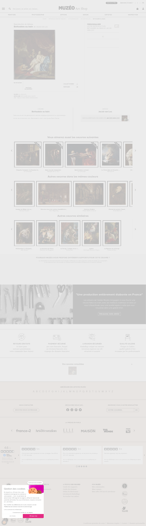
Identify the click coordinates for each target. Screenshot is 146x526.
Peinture (12, 14)
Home (44, 19)
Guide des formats (70, 489)
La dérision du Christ (47, 249)
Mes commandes (98, 487)
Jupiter (91, 249)
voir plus (29, 455)
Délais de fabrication (70, 491)
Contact (124, 523)
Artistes (108, 14)
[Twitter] (81, 411)
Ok (136, 410)
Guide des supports (70, 487)
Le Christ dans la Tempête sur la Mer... (111, 170)
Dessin (85, 14)
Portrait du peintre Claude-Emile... (117, 210)
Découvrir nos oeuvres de (101, 118)
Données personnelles (137, 523)
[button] (4, 522)
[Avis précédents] (18, 455)
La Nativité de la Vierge (111, 249)
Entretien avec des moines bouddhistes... (54, 210)
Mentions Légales (113, 523)
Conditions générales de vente (94, 523)
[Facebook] (68, 411)
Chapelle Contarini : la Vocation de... (27, 170)
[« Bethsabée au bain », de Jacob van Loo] (72, 371)
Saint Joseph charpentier (53, 170)
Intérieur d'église (89, 210)
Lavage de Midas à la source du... (24, 210)
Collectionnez (68, 84)
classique (43, 115)
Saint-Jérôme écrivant (82, 170)
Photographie (38, 14)
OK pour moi (33, 516)
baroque (62, 115)
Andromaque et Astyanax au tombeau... (24, 249)
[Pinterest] (76, 411)
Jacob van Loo (85, 19)
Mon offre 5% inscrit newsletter (103, 491)
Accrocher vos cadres (71, 496)
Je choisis (12, 516)
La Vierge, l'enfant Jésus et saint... (69, 249)
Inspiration (133, 14)
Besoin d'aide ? (126, 3)
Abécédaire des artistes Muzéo (73, 387)
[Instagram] (72, 411)
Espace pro (111, 3)
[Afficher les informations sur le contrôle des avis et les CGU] (15, 458)
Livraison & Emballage (71, 494)
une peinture (28, 115)
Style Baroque (73, 19)
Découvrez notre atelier (109, 314)
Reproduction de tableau (57, 19)
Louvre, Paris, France (52, 118)
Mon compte (96, 489)
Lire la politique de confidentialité (12, 509)
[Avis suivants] (144, 455)
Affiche (63, 14)
